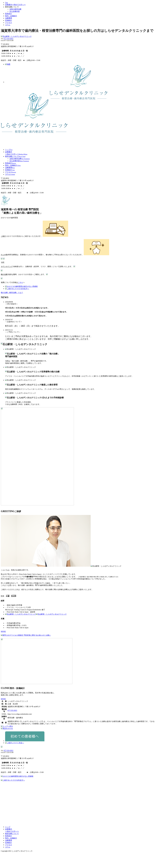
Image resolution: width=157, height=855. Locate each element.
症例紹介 (8, 20)
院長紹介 (8, 14)
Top (6, 3)
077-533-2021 (8, 38)
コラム (7, 25)
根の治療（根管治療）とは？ (12, 292)
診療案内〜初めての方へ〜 (15, 5)
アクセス (8, 23)
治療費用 (8, 18)
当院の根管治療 (15, 9)
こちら (20, 282)
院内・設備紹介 (11, 16)
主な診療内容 (14, 11)
